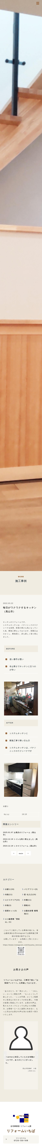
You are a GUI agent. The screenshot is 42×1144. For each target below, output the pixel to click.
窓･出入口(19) (30, 894)
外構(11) (27, 900)
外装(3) (8, 905)
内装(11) (8, 894)
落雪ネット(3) (11, 911)
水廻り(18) (9, 889)
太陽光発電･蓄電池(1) (31, 912)
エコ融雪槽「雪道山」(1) (12, 920)
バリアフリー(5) (31, 889)
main (21, 853)
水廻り (6, 806)
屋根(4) (27, 905)
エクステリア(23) (12, 900)
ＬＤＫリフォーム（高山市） (26, 846)
